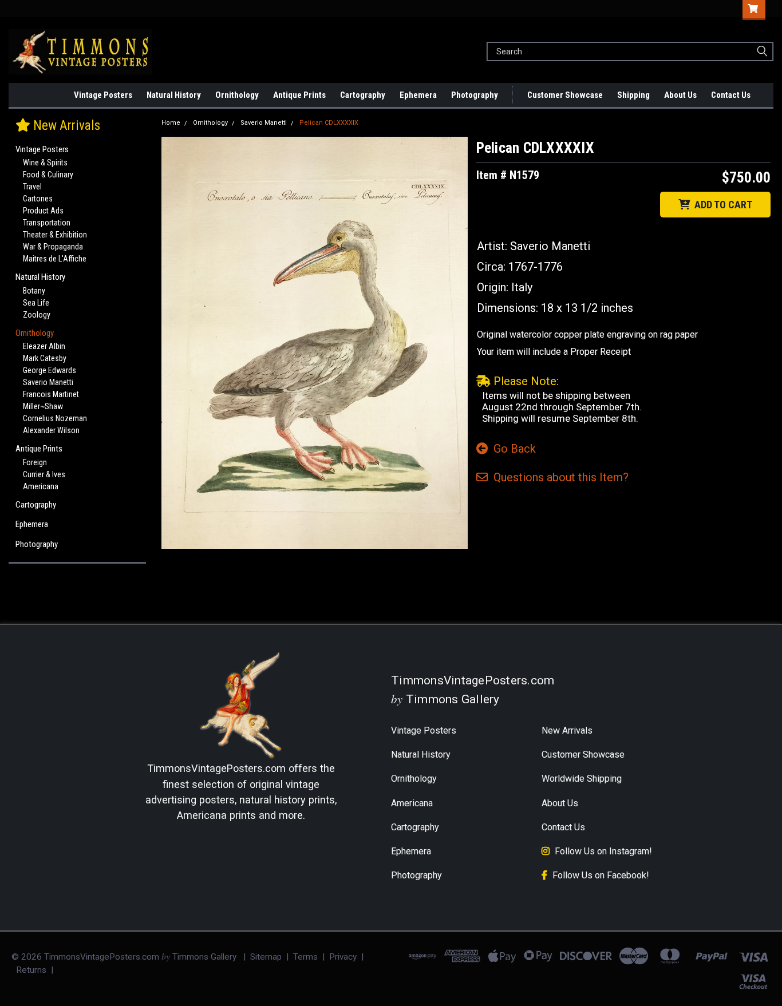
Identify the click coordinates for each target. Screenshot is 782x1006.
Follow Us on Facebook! (600, 875)
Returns (31, 970)
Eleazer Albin (44, 346)
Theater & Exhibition (55, 234)
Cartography (362, 95)
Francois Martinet (51, 394)
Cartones (38, 198)
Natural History (174, 95)
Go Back (512, 449)
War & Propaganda (53, 246)
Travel (32, 186)
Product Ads (43, 210)
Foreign (35, 462)
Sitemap (266, 957)
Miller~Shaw (43, 406)
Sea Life (36, 302)
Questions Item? (558, 477)
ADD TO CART (721, 205)
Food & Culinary (48, 174)
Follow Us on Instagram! (603, 851)
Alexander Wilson (51, 430)
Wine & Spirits (45, 162)
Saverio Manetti (48, 382)
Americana (40, 486)
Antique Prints (299, 95)
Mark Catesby (44, 358)
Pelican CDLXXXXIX (328, 122)
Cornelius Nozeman (55, 418)
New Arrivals (65, 95)
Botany (34, 290)
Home (170, 122)
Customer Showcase (565, 95)
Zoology (36, 314)
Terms (305, 957)
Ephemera (418, 95)
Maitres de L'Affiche (54, 258)
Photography (474, 95)
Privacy (343, 957)
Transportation (46, 222)
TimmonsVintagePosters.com (216, 768)
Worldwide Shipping (582, 778)
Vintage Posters (103, 95)
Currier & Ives (44, 474)
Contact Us (731, 95)
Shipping (633, 95)
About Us (680, 95)
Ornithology (237, 95)
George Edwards (49, 370)
